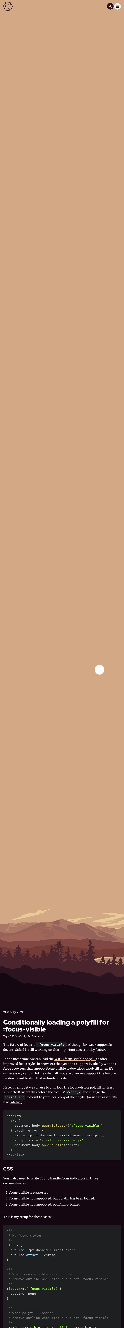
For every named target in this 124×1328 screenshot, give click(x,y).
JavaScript (21, 1036)
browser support (96, 1044)
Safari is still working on (33, 1049)
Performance (35, 1036)
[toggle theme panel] (110, 6)
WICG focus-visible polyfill (75, 1058)
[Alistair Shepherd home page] (8, 6)
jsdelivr (15, 1101)
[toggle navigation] (117, 6)
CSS (12, 1036)
